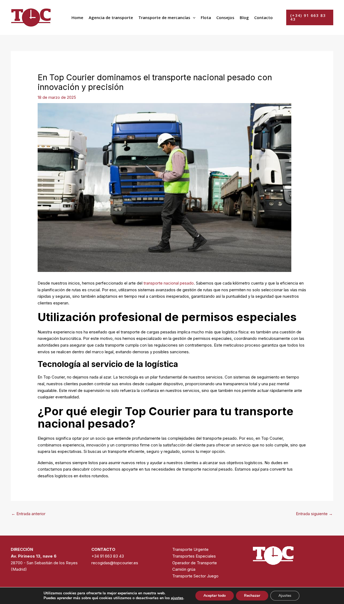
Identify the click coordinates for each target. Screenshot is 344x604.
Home (77, 17)
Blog (244, 17)
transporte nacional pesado (169, 283)
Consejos (225, 17)
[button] (192, 17)
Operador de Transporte (194, 562)
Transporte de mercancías (164, 17)
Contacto (263, 17)
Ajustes (284, 595)
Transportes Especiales (194, 556)
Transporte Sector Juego (195, 575)
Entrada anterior (28, 513)
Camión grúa (183, 569)
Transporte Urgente (190, 549)
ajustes (177, 598)
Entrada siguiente (314, 513)
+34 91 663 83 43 (107, 556)
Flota (206, 17)
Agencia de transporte (111, 17)
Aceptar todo (214, 595)
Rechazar (252, 595)
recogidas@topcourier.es (114, 562)
